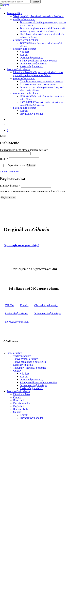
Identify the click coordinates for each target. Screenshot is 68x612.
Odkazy (17, 370)
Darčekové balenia (23, 364)
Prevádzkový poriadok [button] (17, 321)
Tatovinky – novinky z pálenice (29, 367)
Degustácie (19, 406)
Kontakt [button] (24, 305)
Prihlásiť (31, 165)
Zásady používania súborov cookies (38, 382)
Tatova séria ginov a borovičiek (29, 361)
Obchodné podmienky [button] (46, 305)
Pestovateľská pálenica (18, 391)
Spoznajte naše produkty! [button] (21, 245)
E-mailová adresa (10, 185)
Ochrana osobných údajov (33, 385)
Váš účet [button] (9, 305)
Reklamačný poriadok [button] (16, 313)
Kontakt (24, 376)
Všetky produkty (22, 356)
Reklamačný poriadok (31, 388)
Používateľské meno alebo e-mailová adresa (24, 149)
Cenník (17, 397)
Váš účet (24, 373)
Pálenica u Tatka (21, 394)
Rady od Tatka (21, 409)
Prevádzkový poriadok (31, 417)
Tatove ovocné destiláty (25, 358)
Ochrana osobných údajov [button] (47, 313)
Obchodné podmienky (31, 379)
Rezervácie (19, 400)
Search (36, 1)
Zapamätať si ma (17, 165)
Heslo (4, 159)
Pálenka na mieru (22, 403)
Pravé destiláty (14, 353)
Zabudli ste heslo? (9, 171)
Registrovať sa (8, 197)
